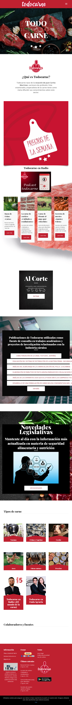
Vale (36, 702)
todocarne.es (12, 656)
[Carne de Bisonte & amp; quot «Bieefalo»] (44, 204)
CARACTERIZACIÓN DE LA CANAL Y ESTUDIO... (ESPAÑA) (36, 356)
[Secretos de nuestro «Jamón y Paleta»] (61, 204)
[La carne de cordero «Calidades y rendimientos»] (28, 204)
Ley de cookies (41, 657)
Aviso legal (40, 653)
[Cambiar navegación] (66, 3)
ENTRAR (36, 296)
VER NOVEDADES (36, 488)
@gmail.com (7, 659)
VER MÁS (36, 389)
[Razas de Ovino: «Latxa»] (11, 204)
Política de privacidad (43, 655)
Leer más (9, 233)
